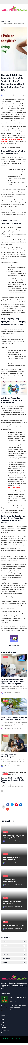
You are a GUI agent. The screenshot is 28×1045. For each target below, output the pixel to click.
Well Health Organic (20, 1039)
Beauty (5, 876)
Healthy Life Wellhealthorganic (13, 925)
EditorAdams (7, 95)
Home (2, 21)
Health (8, 21)
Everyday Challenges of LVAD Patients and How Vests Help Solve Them (13, 780)
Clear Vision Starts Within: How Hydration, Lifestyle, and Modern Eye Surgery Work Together (12, 682)
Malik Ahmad (8, 791)
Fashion (5, 854)
